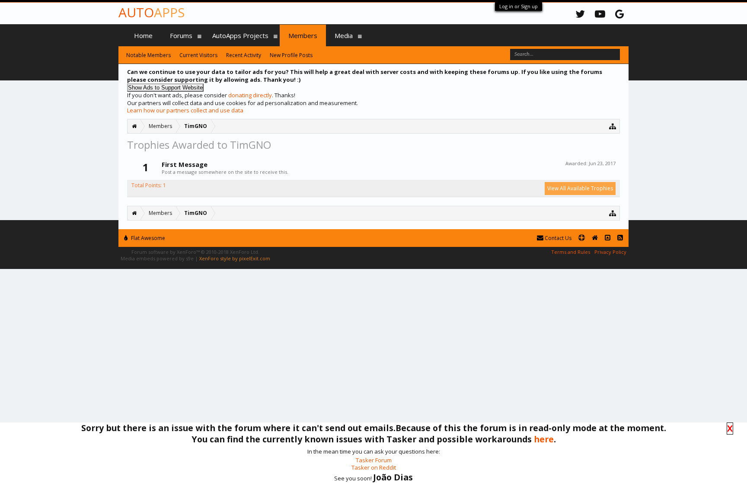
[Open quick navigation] (612, 126)
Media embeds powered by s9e (157, 258)
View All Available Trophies (580, 188)
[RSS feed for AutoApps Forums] (620, 238)
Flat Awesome (147, 238)
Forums (181, 35)
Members (302, 35)
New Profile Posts (291, 55)
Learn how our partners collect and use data (185, 110)
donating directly (250, 95)
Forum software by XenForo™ (195, 252)
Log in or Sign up (518, 6)
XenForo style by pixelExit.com (234, 258)
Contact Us (557, 238)
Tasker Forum (374, 460)
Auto (151, 12)
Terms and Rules (570, 252)
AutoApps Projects (240, 35)
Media (344, 35)
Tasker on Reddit (373, 467)
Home (143, 35)
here (544, 439)
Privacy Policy (610, 252)
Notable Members (148, 55)
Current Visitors (198, 55)
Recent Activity (243, 55)
